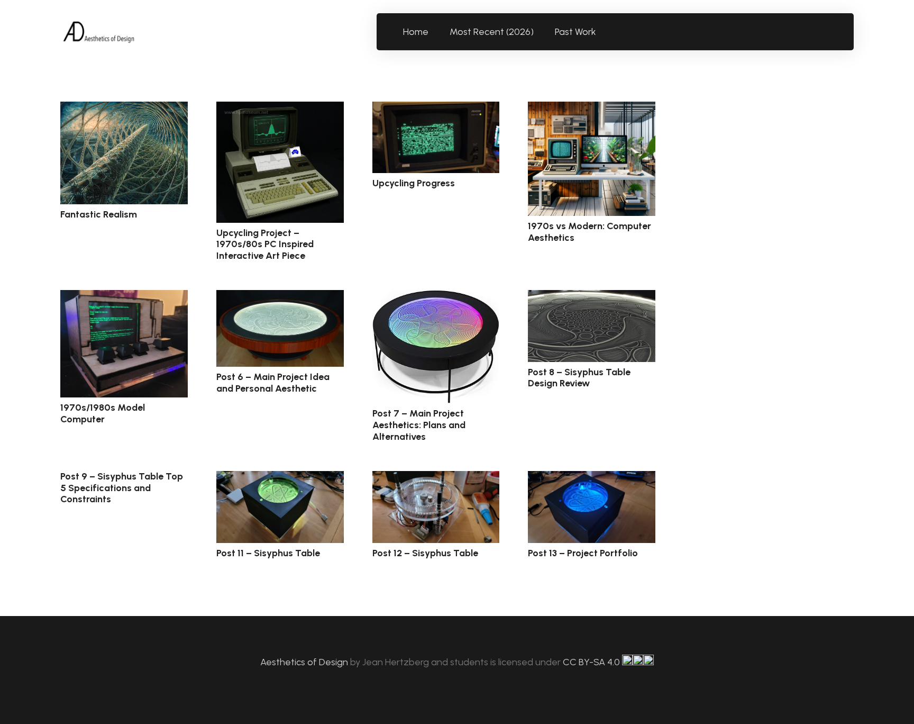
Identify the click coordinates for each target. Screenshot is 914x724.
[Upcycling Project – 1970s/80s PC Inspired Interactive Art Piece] (280, 162)
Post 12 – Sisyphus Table (425, 553)
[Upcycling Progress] (436, 137)
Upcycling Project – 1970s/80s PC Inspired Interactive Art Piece (265, 244)
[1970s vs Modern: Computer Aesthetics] (591, 159)
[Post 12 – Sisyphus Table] (436, 506)
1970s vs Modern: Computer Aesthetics (589, 231)
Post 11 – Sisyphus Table (268, 553)
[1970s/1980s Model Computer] (124, 343)
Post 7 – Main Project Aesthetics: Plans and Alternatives (418, 425)
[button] (602, 32)
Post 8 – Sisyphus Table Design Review (579, 378)
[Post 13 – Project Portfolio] (591, 506)
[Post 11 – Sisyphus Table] (280, 506)
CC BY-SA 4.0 (592, 662)
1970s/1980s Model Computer (102, 413)
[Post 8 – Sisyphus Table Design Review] (591, 325)
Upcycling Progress (413, 183)
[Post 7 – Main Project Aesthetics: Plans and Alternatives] (436, 346)
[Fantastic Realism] (124, 153)
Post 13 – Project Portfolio (583, 553)
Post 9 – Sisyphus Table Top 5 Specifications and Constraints (121, 487)
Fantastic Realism (98, 214)
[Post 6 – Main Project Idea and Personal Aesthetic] (280, 328)
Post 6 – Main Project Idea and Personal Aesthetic (273, 382)
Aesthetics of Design (305, 662)
